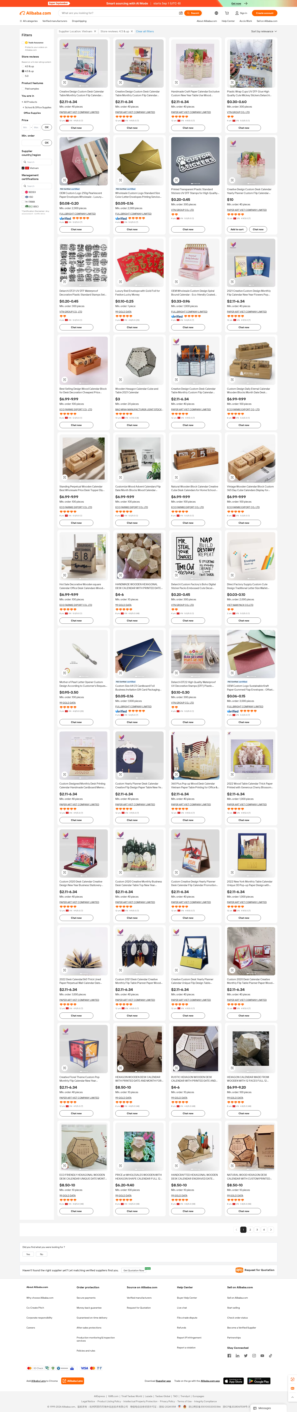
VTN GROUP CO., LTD (238, 112)
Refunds (181, 1327)
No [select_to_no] (41, 1254)
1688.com (113, 1396)
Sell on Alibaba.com (237, 1297)
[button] (181, 13)
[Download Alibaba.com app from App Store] (233, 1381)
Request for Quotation (139, 1307)
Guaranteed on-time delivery (92, 1317)
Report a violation (186, 1347)
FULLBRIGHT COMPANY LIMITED (77, 213)
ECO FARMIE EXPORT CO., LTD (75, 409)
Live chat (182, 1307)
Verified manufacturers (139, 1297)
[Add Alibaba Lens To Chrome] (72, 1381)
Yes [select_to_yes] (28, 1254)
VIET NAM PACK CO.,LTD (240, 605)
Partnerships (234, 1337)
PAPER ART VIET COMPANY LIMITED (79, 112)
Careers (30, 1327)
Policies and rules (86, 1350)
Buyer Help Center (187, 1297)
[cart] (227, 13)
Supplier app (163, 1381)
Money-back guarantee (89, 1307)
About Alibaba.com (37, 1287)
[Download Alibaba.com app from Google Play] (259, 1381)
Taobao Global (162, 1396)
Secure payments (86, 1297)
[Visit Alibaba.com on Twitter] (246, 1355)
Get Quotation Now (135, 1270)
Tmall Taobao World (131, 1396)
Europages (198, 1396)
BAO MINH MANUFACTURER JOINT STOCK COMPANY (138, 409)
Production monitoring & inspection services (96, 1339)
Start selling (233, 1307)
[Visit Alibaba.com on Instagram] (254, 1355)
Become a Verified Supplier (241, 1327)
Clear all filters (145, 31)
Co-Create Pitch (35, 1307)
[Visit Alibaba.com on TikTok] (270, 1355)
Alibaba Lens (38, 1381)
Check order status (237, 1317)
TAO (175, 1396)
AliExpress (99, 1396)
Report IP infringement (189, 1337)
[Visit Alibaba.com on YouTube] (262, 1355)
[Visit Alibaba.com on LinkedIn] (237, 1355)
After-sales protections (89, 1327)
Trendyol (185, 1396)
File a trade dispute (187, 1317)
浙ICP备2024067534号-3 (236, 1406)
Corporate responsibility (39, 1317)
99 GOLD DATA (123, 311)
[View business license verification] (179, 1407)
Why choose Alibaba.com (39, 1297)
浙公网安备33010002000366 (205, 1406)
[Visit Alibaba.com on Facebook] (229, 1355)
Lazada (148, 1396)
